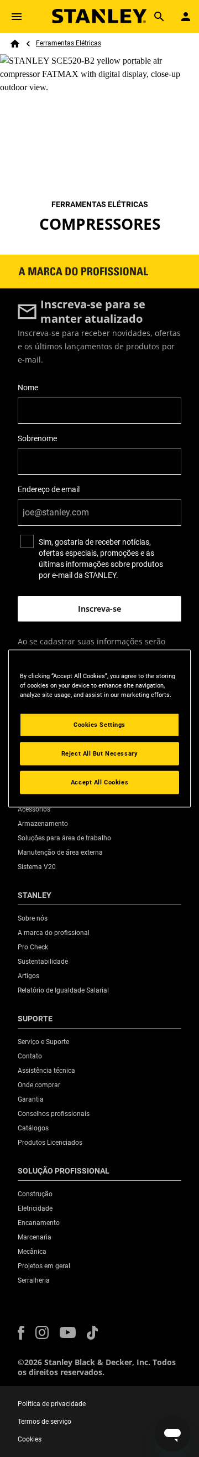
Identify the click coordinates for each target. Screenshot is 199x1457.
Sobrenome (37, 438)
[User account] (185, 16)
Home (14, 43)
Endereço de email (49, 489)
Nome (28, 387)
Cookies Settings (99, 724)
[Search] (159, 16)
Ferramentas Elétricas (68, 43)
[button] (21, 1333)
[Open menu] (16, 16)
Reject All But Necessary (99, 753)
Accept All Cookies (99, 782)
